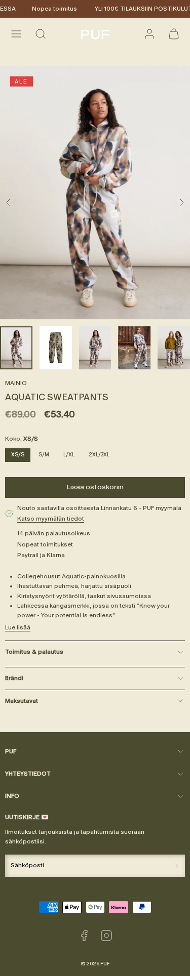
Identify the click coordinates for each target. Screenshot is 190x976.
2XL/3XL (99, 454)
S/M (44, 454)
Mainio (16, 383)
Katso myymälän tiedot (50, 518)
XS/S (17, 454)
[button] (16, 34)
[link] (149, 34)
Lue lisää (17, 627)
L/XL (68, 454)
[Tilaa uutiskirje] (176, 866)
